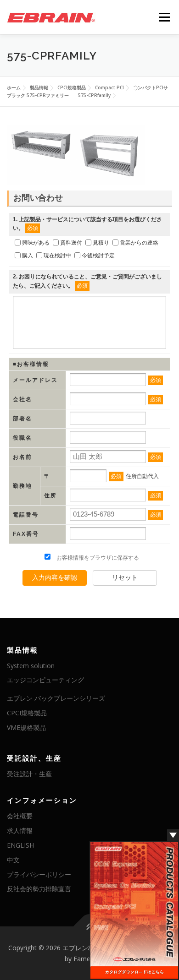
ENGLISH (20, 845)
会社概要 (20, 815)
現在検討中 (57, 255)
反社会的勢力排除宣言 (39, 888)
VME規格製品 (26, 727)
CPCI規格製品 (27, 712)
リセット (125, 577)
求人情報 (20, 830)
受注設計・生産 (29, 773)
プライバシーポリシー (39, 874)
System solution (31, 665)
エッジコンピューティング (45, 679)
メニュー (164, 17)
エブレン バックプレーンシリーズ (56, 698)
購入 (27, 255)
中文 (13, 859)
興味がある (36, 243)
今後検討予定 (98, 255)
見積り (101, 243)
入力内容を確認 (54, 577)
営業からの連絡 (139, 243)
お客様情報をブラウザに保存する (97, 558)
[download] (134, 910)
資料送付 (71, 243)
